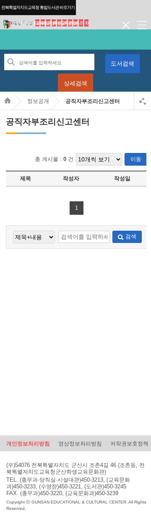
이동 (135, 159)
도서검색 (122, 63)
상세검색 (75, 83)
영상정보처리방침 (80, 443)
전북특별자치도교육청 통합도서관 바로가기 (38, 7)
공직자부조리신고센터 (92, 101)
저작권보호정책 (129, 443)
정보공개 (38, 101)
